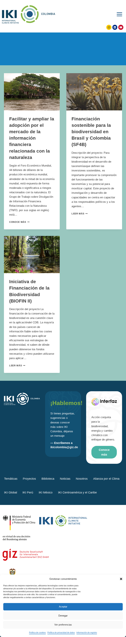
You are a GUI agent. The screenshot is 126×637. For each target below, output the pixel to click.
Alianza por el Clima (106, 478)
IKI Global (10, 492)
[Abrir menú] (119, 14)
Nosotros (82, 478)
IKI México (45, 492)
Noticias (65, 478)
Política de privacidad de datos (61, 632)
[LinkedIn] (114, 27)
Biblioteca (48, 478)
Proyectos (29, 478)
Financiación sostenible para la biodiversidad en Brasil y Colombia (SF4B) (91, 131)
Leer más (80, 213)
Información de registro (86, 632)
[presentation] (32, 91)
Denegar (63, 615)
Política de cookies (37, 632)
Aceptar (63, 606)
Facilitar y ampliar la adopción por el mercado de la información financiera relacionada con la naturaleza (31, 138)
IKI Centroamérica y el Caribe (77, 492)
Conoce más (19, 222)
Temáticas (10, 478)
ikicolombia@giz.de (64, 447)
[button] (121, 579)
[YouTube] (120, 27)
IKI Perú (27, 492)
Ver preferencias (63, 624)
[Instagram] (108, 27)
